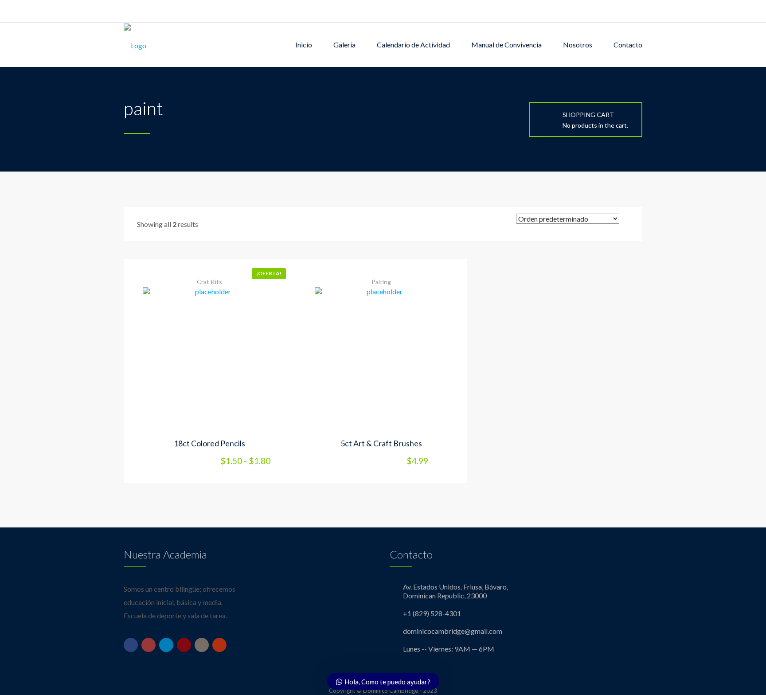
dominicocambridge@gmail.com (452, 631)
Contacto (628, 44)
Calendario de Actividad (413, 44)
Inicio (303, 44)
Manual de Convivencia (506, 44)
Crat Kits (209, 281)
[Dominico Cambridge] (135, 45)
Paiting (381, 281)
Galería (344, 44)
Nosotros (577, 44)
